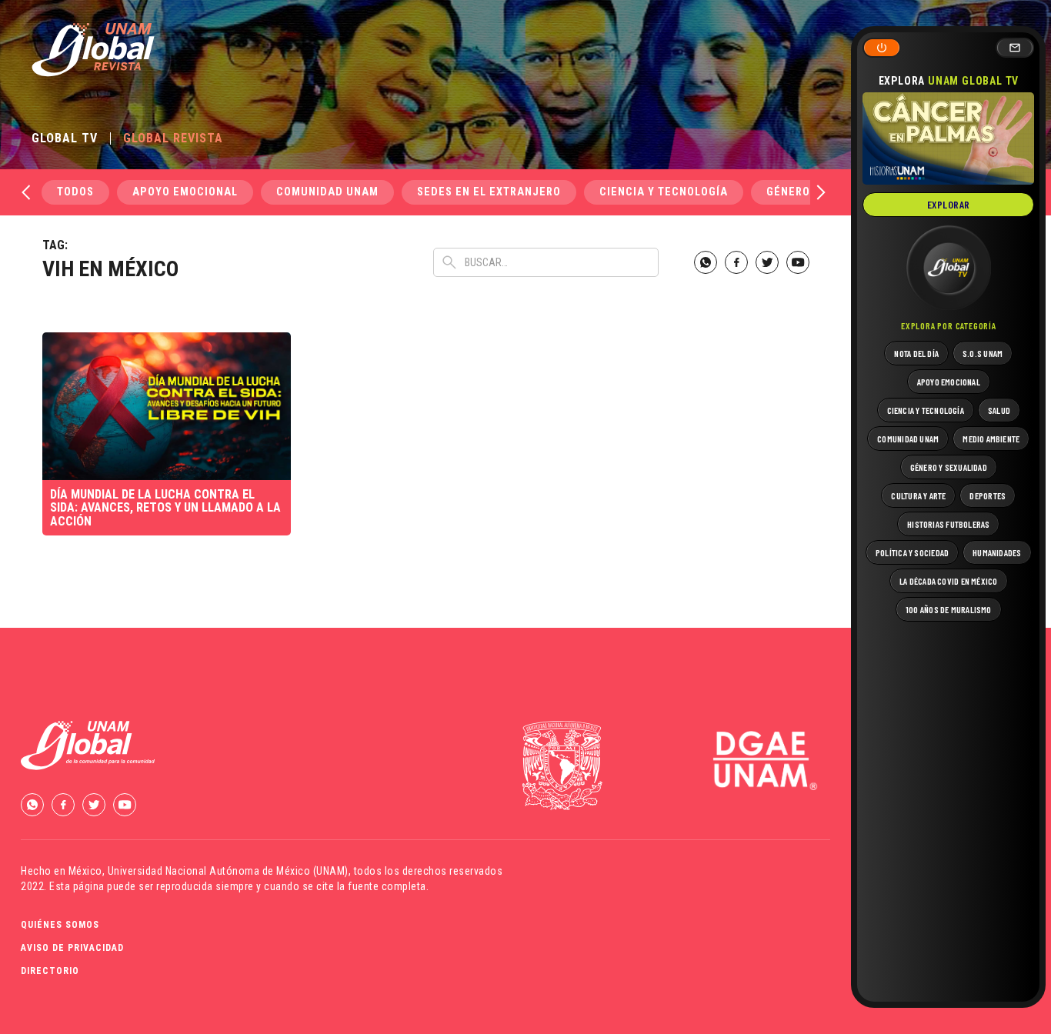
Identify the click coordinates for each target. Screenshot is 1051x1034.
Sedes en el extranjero (489, 191)
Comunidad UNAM (327, 191)
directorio (50, 971)
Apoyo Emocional (185, 191)
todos (75, 191)
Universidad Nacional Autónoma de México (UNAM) (228, 871)
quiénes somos (60, 924)
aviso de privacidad (72, 947)
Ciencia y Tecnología (663, 191)
